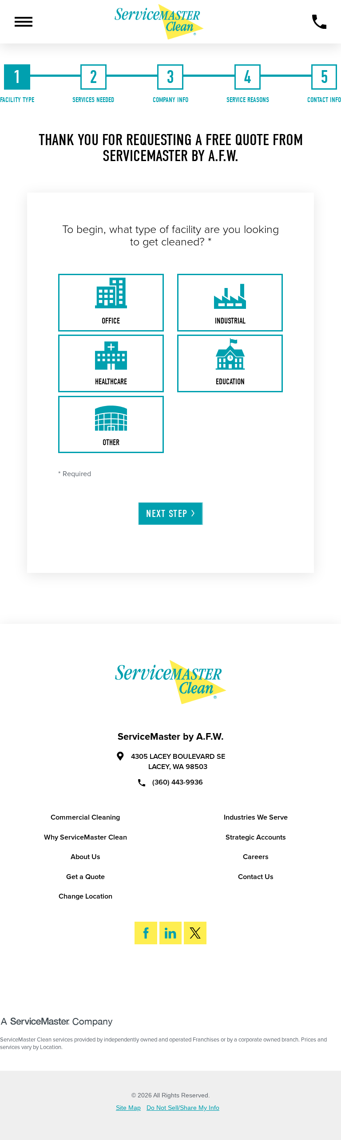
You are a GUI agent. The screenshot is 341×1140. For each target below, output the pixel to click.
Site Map (128, 1107)
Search (178, 979)
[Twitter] (195, 933)
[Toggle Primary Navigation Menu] (23, 22)
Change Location (85, 896)
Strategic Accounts (256, 837)
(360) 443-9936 (177, 782)
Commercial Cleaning (85, 817)
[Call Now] (319, 22)
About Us (85, 856)
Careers (256, 856)
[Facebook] (146, 933)
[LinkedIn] (170, 933)
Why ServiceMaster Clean (85, 837)
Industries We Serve (256, 817)
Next (166, 514)
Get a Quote (85, 876)
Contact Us (256, 876)
